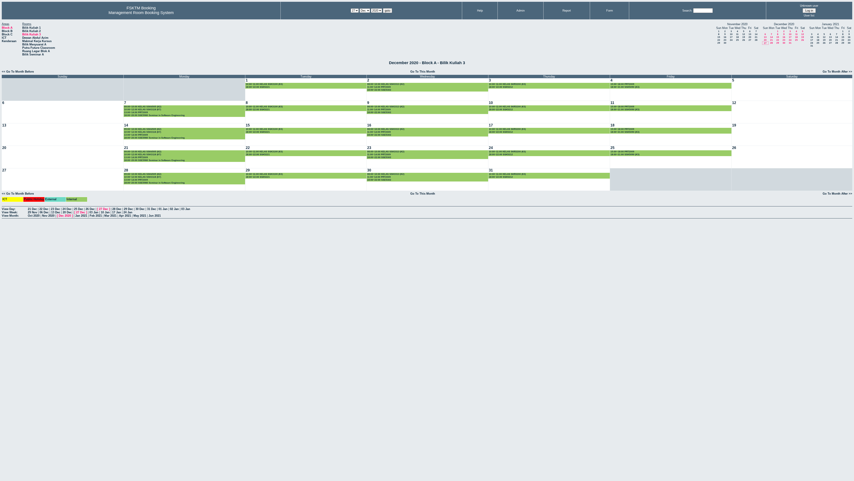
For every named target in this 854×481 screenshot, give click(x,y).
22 (718, 40)
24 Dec (67, 209)
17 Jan (116, 212)
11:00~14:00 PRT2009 (379, 87)
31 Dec (151, 209)
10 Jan (105, 212)
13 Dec (55, 212)
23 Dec (55, 209)
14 (756, 34)
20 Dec (67, 212)
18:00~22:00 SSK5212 (501, 87)
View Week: (10, 212)
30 (725, 43)
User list (809, 15)
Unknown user (809, 5)
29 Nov (32, 212)
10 (731, 34)
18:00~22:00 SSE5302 (379, 90)
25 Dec (78, 209)
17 (731, 37)
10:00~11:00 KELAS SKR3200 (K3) (507, 84)
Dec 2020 (65, 215)
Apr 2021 (125, 215)
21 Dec (32, 209)
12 (743, 34)
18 (737, 37)
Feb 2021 (96, 215)
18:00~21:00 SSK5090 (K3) (624, 87)
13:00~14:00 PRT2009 (136, 112)
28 (756, 40)
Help (480, 10)
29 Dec (128, 209)
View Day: (8, 209)
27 (750, 40)
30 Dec (140, 209)
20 (750, 37)
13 (750, 34)
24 (731, 40)
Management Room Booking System (141, 12)
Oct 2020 (34, 215)
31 (790, 43)
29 (718, 43)
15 (718, 37)
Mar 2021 (110, 215)
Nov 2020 (48, 215)
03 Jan (185, 209)
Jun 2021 (155, 215)
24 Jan (127, 212)
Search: (687, 10)
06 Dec (44, 212)
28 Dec (116, 209)
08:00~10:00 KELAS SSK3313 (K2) (385, 84)
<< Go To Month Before (18, 71)
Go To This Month (422, 71)
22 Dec (43, 209)
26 (743, 40)
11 (737, 34)
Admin (520, 10)
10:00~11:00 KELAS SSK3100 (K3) (264, 84)
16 (725, 37)
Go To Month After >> (837, 71)
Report (566, 10)
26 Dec (90, 209)
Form (609, 10)
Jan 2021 (81, 215)
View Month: (10, 215)
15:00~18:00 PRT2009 (622, 84)
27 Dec (103, 209)
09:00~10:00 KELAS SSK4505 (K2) (142, 106)
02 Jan (174, 209)
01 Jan (163, 209)
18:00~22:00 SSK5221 (258, 87)
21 (756, 37)
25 (737, 40)
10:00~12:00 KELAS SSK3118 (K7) (142, 109)
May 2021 (139, 215)
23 (725, 40)
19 (743, 37)
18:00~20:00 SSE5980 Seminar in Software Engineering (154, 115)
